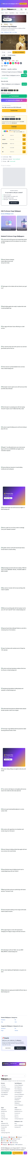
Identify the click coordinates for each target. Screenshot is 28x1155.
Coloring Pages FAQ (5, 1132)
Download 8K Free (18, 1152)
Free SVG (3, 1115)
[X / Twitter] (8, 63)
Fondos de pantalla (12, 1140)
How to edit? (12, 161)
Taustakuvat (19, 1144)
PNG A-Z (16, 1117)
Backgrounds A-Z (18, 1111)
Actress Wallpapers (19, 1105)
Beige (15, 32)
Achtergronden (6, 1142)
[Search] (21, 9)
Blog (16, 1123)
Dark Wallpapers (18, 1087)
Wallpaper (20, 1137)
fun (15, 1028)
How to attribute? (4, 78)
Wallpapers (6, 24)
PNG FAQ (3, 1130)
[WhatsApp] (13, 63)
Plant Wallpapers (18, 1088)
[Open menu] (25, 9)
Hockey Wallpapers (19, 1085)
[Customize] (25, 1152)
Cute (16, 1022)
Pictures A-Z (17, 1113)
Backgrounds (4, 1111)
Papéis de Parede (16, 1139)
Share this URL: (4, 81)
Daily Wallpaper (4, 1094)
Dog (2, 1022)
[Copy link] (21, 63)
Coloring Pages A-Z (19, 1118)
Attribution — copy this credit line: (9, 69)
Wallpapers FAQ (4, 1123)
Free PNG (3, 1117)
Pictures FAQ (4, 1127)
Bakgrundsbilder (6, 1139)
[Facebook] (5, 63)
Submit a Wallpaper (19, 1125)
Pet (15, 1019)
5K (14, 90)
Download (14, 127)
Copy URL (24, 84)
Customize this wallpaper (14, 100)
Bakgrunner (12, 1144)
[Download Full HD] (24, 139)
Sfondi (4, 1140)
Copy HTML (24, 75)
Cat (13, 32)
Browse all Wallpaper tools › (7, 213)
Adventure (3, 1028)
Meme (11, 24)
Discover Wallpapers (5, 1088)
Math (10, 32)
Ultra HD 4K (10, 90)
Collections (3, 1087)
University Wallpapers (19, 1094)
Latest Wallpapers (5, 1090)
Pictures (3, 1113)
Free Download (15, 96)
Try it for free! (14, 110)
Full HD (5, 90)
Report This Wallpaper (6, 165)
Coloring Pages (4, 1118)
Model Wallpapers (18, 1090)
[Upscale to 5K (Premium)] (24, 147)
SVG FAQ (3, 1128)
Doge (2, 32)
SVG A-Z (16, 1115)
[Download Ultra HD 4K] (24, 143)
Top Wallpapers (4, 1092)
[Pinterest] (10, 63)
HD (2, 90)
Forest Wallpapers (19, 1096)
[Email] (18, 63)
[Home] (1, 24)
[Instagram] (16, 63)
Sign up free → (20, 1048)
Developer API (18, 1127)
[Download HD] (24, 135)
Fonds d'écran (15, 1142)
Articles (2, 1096)
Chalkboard (6, 32)
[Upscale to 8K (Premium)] (24, 151)
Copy (25, 71)
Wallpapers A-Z (18, 1109)
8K (17, 90)
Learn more (8, 1048)
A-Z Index (3, 1085)
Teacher (16, 1030)
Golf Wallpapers (18, 1092)
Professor (3, 1019)
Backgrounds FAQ (5, 1125)
